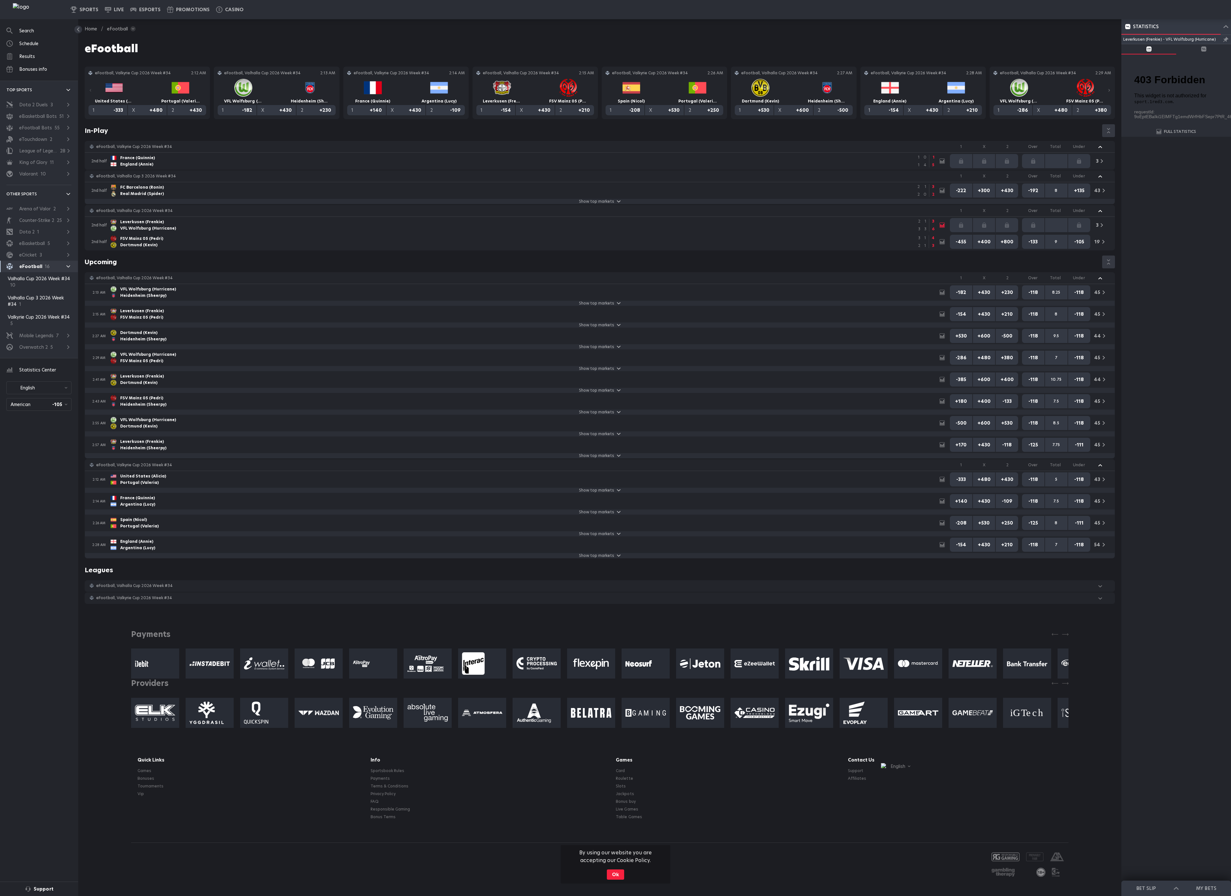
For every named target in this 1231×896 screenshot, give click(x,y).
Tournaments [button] (150, 786)
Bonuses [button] (146, 778)
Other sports (21, 194)
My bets (1206, 888)
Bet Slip (1146, 888)
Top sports (19, 90)
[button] (230, 9)
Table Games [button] (629, 816)
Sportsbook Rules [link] (387, 770)
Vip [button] (141, 793)
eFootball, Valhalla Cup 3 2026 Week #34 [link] (136, 176)
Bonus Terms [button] (383, 816)
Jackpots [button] (625, 793)
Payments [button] (380, 778)
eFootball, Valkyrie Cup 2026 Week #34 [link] (134, 146)
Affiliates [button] (857, 778)
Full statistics (1180, 131)
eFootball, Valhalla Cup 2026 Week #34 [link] (134, 210)
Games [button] (144, 770)
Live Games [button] (627, 809)
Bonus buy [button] (625, 801)
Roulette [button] (624, 778)
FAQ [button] (375, 801)
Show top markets (596, 201)
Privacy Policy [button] (383, 793)
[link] (35, 9)
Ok (615, 874)
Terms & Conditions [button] (389, 786)
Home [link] (91, 29)
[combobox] (38, 387)
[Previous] (90, 90)
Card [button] (620, 770)
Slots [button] (621, 786)
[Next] (1109, 90)
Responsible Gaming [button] (390, 809)
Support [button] (855, 770)
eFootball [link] (117, 29)
